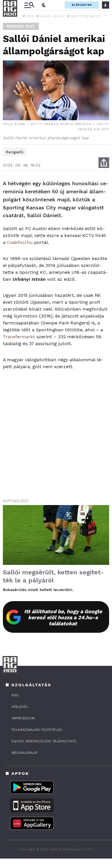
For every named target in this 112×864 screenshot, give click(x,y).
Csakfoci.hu (20, 242)
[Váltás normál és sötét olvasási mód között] (43, 5)
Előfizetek (82, 4)
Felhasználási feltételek (36, 730)
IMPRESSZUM (22, 718)
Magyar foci (21, 26)
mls (30, 16)
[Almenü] (29, 5)
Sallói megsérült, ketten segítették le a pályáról (53, 576)
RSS (14, 695)
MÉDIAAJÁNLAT (24, 753)
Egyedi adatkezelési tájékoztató (43, 741)
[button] (105, 15)
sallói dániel (52, 16)
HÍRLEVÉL (19, 707)
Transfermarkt (19, 336)
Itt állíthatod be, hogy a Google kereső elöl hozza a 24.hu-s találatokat (63, 617)
